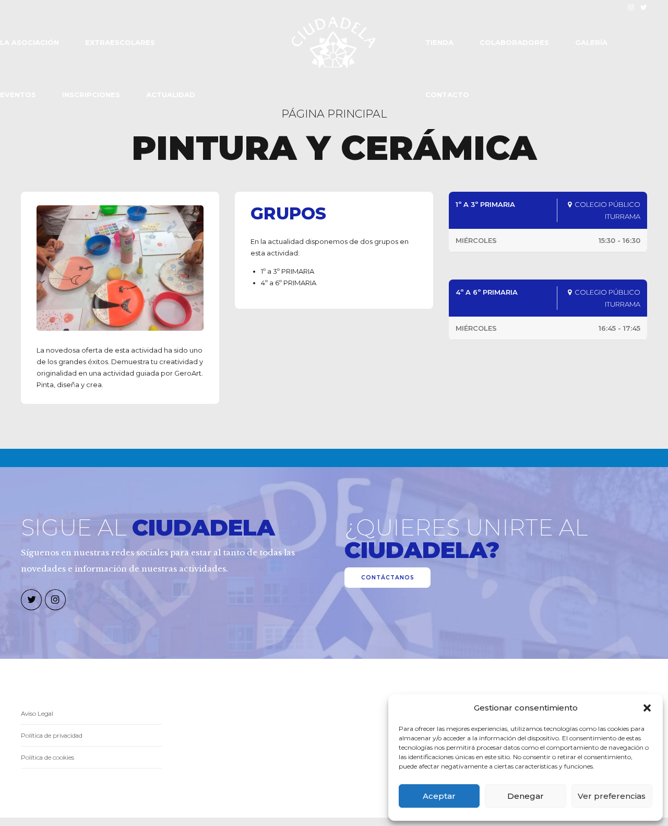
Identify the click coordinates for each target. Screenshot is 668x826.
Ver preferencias (612, 796)
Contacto (447, 94)
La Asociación (29, 42)
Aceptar (439, 796)
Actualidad (170, 94)
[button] (647, 708)
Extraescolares (120, 42)
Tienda (439, 42)
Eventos (18, 94)
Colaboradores (514, 42)
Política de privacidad (51, 735)
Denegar (525, 796)
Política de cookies (47, 757)
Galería (591, 42)
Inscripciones (91, 94)
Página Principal (334, 113)
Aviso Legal (37, 713)
